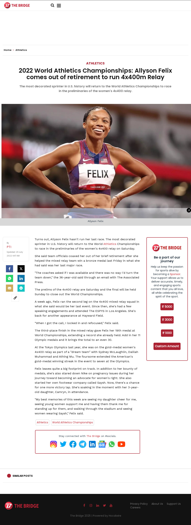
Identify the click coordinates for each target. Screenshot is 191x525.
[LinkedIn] (21, 278)
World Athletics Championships (72, 422)
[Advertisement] (95, 33)
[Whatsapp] (9, 278)
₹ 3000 (167, 320)
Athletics (95, 63)
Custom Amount (167, 346)
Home (8, 50)
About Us (157, 504)
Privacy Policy (139, 504)
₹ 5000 (167, 306)
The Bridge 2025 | (81, 516)
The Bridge (93, 435)
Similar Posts (22, 476)
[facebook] (9, 268)
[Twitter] (21, 268)
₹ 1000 (167, 333)
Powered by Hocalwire (107, 516)
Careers (135, 507)
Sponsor (175, 274)
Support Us (174, 504)
